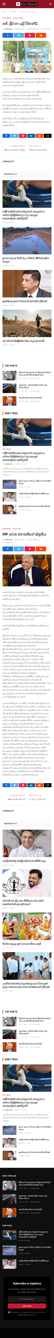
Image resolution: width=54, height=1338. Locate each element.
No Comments (35, 29)
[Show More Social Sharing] (49, 35)
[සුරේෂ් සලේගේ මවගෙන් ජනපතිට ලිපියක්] (27, 283)
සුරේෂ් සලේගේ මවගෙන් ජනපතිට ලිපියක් (25, 301)
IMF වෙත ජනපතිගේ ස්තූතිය (15, 150)
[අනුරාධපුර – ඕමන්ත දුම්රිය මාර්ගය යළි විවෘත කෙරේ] (9, 388)
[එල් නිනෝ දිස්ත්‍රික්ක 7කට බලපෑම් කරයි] (27, 323)
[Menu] (4, 4)
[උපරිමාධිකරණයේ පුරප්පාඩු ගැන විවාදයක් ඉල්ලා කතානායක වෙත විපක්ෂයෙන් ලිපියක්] (27, 966)
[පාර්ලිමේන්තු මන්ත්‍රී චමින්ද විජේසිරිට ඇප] (9, 497)
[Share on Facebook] (8, 35)
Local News (18, 18)
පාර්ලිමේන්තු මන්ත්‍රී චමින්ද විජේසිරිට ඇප (34, 493)
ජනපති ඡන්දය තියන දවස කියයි (30, 398)
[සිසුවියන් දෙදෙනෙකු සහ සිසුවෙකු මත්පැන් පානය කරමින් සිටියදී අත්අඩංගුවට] (9, 375)
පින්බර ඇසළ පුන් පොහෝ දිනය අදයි (22, 943)
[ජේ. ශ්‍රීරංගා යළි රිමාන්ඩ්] (27, 57)
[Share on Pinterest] (30, 35)
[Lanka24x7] (27, 4)
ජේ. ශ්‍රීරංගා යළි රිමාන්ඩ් (37, 799)
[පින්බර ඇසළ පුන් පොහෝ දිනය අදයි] (27, 926)
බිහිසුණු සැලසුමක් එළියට (38, 150)
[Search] (50, 4)
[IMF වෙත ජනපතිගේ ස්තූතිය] (27, 570)
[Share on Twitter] (19, 35)
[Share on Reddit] (41, 35)
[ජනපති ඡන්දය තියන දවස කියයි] (9, 401)
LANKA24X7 (9, 29)
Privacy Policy (23, 1315)
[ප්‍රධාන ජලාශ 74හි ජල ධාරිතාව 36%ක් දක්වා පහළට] (27, 240)
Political (17, 529)
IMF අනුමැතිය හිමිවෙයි (16, 799)
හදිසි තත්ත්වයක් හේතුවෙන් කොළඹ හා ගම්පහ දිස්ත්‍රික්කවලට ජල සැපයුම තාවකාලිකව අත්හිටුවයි (24, 215)
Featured (7, 18)
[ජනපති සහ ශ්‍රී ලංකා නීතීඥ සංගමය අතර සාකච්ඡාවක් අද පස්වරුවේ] (27, 883)
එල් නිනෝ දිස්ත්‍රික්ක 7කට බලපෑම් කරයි (23, 340)
